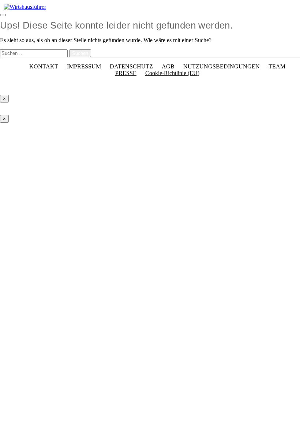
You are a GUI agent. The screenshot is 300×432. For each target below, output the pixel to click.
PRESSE (125, 73)
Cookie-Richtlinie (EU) (172, 73)
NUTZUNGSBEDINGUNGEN (221, 66)
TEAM (277, 66)
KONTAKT (43, 66)
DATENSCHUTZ (131, 66)
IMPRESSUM (84, 66)
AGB (168, 66)
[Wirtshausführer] (25, 7)
